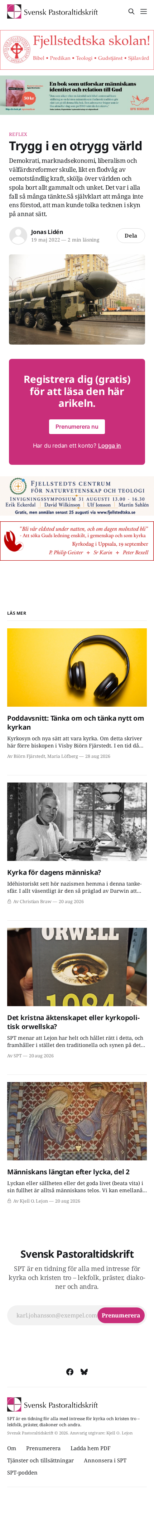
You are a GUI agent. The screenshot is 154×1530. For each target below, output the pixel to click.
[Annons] (77, 49)
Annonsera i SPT (105, 1460)
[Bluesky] (84, 1371)
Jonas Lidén (47, 232)
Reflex (18, 134)
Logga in (109, 445)
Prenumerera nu (77, 426)
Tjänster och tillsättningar (40, 1460)
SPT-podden (22, 1472)
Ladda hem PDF (91, 1448)
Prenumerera (43, 1448)
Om (11, 1448)
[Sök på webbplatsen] (131, 11)
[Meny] (143, 11)
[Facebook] (69, 1371)
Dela (131, 235)
